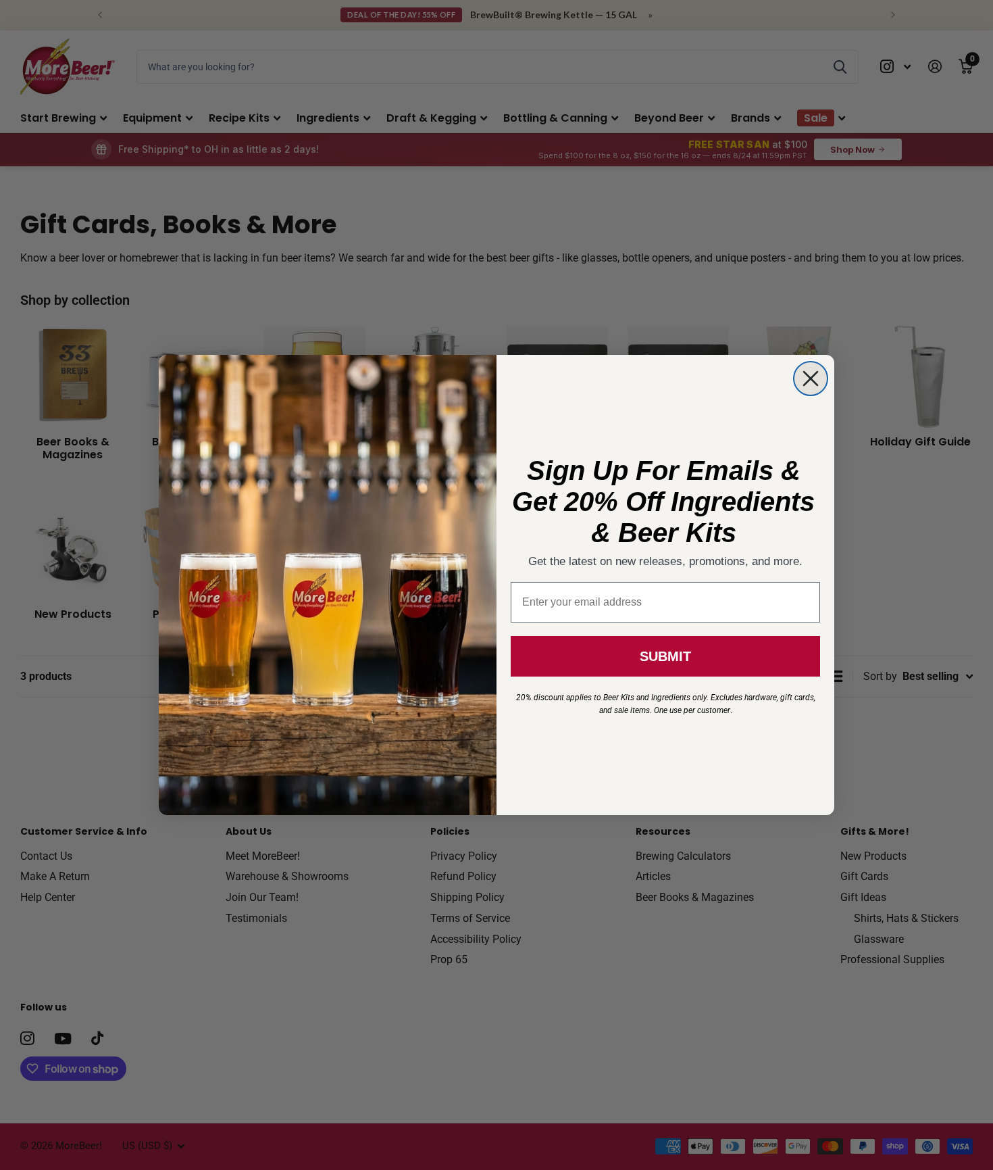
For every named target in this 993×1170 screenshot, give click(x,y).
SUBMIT (665, 656)
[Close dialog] (811, 378)
